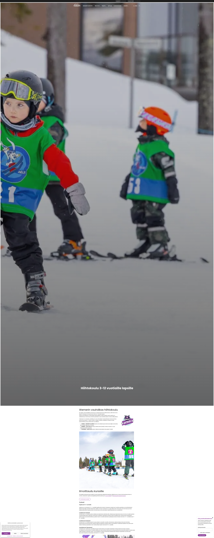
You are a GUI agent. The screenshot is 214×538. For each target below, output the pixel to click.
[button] (135, 5)
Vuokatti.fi (118, 1)
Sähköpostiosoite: (202, 527)
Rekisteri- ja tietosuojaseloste (18, 535)
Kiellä (15, 533)
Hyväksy (6, 533)
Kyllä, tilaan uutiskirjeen (205, 532)
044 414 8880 (108, 495)
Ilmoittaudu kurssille (84, 499)
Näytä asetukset (24, 533)
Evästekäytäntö (9, 535)
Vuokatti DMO (131, 1)
